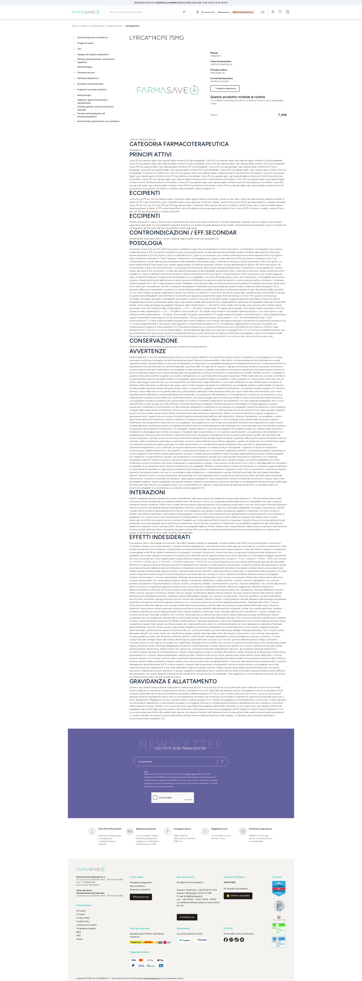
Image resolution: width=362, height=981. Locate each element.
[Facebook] (226, 940)
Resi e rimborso (137, 886)
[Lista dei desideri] (280, 12)
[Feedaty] (201, 940)
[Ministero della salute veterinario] (279, 942)
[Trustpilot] (184, 940)
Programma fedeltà (86, 928)
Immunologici (84, 95)
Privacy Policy (190, 774)
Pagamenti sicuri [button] (139, 952)
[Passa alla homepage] (85, 12)
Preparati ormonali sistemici (92, 89)
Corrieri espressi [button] (139, 928)
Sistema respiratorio (88, 78)
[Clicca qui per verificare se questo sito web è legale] (279, 928)
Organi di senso (85, 43)
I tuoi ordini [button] (136, 877)
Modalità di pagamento (141, 882)
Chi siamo (81, 911)
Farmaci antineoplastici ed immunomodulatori (91, 115)
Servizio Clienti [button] (185, 877)
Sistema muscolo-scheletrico (92, 37)
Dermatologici (84, 67)
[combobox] (145, 12)
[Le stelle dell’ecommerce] (279, 888)
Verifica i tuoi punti (240, 895)
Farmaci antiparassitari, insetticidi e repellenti (96, 61)
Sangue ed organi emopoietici (93, 54)
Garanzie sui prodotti (140, 889)
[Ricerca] (185, 12)
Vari (79, 48)
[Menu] (262, 12)
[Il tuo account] (273, 12)
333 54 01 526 (204, 893)
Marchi (79, 939)
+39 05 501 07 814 (207, 890)
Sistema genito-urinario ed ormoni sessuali (95, 108)
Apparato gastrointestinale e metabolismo (92, 101)
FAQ (78, 935)
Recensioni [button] (183, 928)
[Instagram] (231, 940)
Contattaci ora (187, 917)
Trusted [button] (277, 877)
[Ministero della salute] (279, 917)
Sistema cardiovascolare (90, 83)
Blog (78, 932)
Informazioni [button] (83, 905)
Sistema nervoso (86, 72)
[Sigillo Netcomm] (279, 906)
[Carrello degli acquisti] (287, 12)
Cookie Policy (83, 921)
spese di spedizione (152, 978)
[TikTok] (236, 940)
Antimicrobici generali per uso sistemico (98, 121)
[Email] (242, 940)
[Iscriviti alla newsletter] (222, 761)
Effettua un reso (141, 897)
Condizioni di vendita (86, 925)
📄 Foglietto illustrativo (225, 88)
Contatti (80, 914)
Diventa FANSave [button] (234, 877)
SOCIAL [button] (228, 928)
